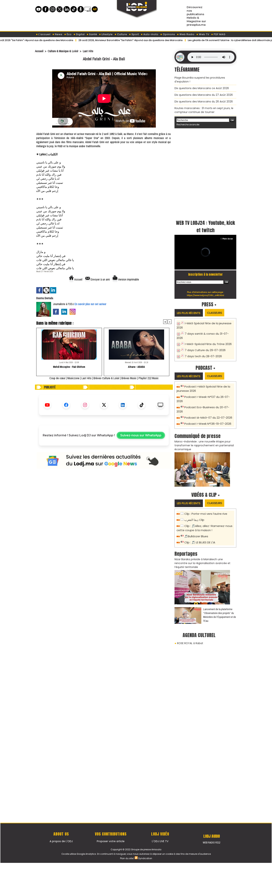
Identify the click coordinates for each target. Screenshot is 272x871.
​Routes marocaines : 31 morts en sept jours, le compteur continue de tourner (203, 110)
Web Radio (186, 34)
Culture (121, 34)
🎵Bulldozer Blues (196, 536)
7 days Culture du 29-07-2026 (205, 350)
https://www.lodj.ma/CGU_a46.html (205, 295)
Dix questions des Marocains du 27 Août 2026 (203, 95)
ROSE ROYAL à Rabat (190, 643)
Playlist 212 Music (149, 378)
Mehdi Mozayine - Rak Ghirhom (69, 366)
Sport (135, 34)
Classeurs (214, 313)
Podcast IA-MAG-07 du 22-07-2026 (208, 418)
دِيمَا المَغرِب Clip (194, 520)
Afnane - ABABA (136, 366)
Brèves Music (129, 378)
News (58, 34)
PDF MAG (219, 34)
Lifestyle (107, 34)
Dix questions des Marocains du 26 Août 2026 (203, 101)
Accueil (39, 51)
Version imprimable (128, 279)
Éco (69, 34)
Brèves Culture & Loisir (106, 378)
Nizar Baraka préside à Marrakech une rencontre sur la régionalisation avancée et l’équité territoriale (202, 563)
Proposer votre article (111, 841)
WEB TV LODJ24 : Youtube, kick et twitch (205, 226)
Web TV (203, 34)
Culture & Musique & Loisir (63, 51)
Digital (80, 34)
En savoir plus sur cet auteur (90, 304)
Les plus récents (188, 313)
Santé (92, 34)
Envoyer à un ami (100, 279)
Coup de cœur (57, 378)
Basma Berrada (44, 298)
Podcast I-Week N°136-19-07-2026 (207, 424)
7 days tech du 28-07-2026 (203, 356)
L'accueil (44, 34)
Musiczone (73, 378)
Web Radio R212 (211, 842)
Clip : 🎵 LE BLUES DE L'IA (199, 542)
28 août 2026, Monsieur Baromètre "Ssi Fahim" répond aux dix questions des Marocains (110, 40)
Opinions (168, 34)
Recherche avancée (188, 124)
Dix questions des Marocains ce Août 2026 (201, 88)
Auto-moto (150, 34)
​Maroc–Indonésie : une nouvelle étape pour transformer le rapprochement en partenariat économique (204, 445)
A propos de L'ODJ (61, 841)
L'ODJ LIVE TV (160, 841)
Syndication (145, 858)
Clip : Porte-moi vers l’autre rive (205, 514)
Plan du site (126, 858)
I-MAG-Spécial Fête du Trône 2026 (208, 344)
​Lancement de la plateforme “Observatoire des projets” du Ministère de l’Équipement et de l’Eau (219, 615)
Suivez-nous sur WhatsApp (140, 435)
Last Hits (88, 51)
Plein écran (227, 238)
